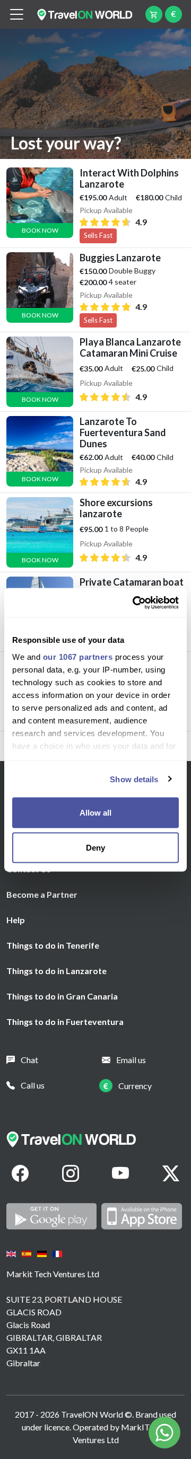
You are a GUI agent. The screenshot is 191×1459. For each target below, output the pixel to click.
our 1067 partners (78, 656)
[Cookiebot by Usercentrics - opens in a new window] (135, 602)
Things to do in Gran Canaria (62, 996)
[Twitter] (171, 1173)
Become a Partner (41, 894)
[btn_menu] (16, 14)
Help (15, 920)
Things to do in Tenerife (52, 945)
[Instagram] (70, 1173)
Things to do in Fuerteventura (65, 1021)
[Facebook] (20, 1173)
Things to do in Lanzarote (56, 971)
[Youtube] (120, 1173)
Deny (95, 847)
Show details (134, 778)
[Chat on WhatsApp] (164, 1431)
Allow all (95, 812)
